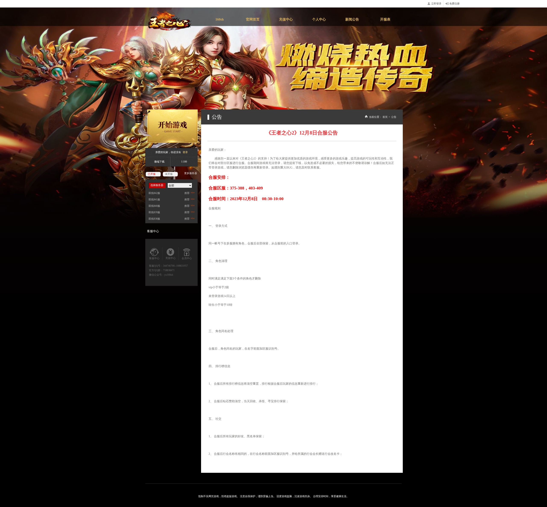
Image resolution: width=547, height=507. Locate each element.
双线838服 (154, 218)
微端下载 (159, 161)
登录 (185, 152)
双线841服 (154, 199)
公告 (393, 116)
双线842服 (154, 193)
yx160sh (168, 274)
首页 (385, 116)
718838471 (169, 270)
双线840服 (154, 205)
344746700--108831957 (175, 265)
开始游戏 (168, 126)
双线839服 (154, 212)
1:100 (184, 161)
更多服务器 (190, 173)
